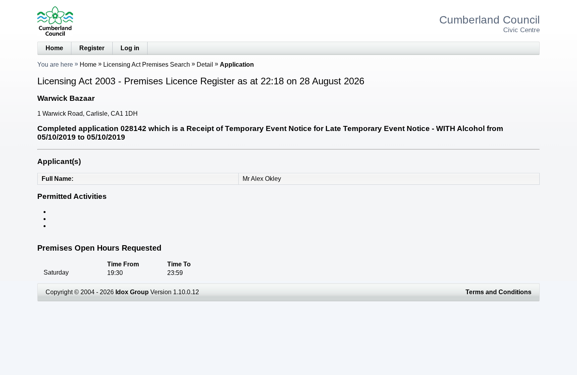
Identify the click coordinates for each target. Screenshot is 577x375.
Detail (205, 64)
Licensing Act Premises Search (146, 64)
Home (54, 48)
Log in (130, 48)
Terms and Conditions (498, 292)
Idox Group (132, 292)
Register (91, 48)
